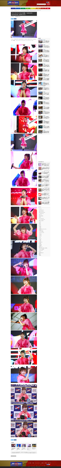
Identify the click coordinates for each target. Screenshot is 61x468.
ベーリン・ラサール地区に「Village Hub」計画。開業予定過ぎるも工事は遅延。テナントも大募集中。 (43, 108)
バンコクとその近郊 (41, 231)
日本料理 (40, 226)
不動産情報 (40, 245)
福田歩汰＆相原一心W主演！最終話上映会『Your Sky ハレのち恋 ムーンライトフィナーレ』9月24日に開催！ (43, 84)
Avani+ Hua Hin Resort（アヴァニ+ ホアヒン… (34, 448)
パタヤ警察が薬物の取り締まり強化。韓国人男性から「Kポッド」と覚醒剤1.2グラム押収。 (43, 122)
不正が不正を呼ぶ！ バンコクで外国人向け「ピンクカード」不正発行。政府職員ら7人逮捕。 (45, 164)
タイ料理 (40, 227)
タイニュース (13, 8)
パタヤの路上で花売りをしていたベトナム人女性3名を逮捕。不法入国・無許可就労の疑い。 (43, 51)
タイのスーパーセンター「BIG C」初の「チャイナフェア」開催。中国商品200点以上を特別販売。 (44, 46)
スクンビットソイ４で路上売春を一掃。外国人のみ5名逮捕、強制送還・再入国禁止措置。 (45, 176)
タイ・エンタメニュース (18, 8)
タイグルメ (23, 8)
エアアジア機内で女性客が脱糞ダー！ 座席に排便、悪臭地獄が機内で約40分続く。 (43, 98)
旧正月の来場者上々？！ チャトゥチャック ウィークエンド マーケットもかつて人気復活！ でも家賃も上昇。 (30, 452)
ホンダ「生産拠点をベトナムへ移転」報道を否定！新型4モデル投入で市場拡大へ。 (45, 194)
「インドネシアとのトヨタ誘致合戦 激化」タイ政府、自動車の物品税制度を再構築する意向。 (45, 203)
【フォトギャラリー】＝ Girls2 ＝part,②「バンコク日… (24, 448)
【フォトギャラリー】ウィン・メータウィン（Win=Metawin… (29, 448)
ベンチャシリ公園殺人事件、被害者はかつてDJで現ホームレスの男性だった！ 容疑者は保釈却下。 (43, 117)
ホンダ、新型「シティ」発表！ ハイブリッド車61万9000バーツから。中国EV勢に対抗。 (45, 173)
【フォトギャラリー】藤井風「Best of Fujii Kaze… (19, 448)
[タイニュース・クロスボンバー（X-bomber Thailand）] (13, 4)
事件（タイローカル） (48, 187)
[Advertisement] (44, 24)
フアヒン (40, 237)
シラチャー (40, 233)
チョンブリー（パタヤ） (41, 232)
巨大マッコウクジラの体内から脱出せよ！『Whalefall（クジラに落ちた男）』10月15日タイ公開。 (43, 127)
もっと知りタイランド (41, 213)
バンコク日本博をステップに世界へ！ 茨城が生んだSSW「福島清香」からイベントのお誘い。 (43, 56)
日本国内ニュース (33, 8)
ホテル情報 (40, 244)
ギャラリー (43, 8)
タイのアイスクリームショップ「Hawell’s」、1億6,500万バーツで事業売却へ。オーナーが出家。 (43, 93)
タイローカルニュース (48, 170)
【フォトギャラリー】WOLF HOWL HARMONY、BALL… (13, 448)
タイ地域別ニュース (28, 8)
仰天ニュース (40, 214)
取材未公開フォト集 (18, 16)
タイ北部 (40, 239)
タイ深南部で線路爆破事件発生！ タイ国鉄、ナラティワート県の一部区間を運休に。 (43, 61)
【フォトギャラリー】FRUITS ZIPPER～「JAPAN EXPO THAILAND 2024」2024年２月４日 (18, 452)
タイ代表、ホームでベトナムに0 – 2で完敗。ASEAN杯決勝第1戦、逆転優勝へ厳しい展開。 (43, 65)
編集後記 (48, 8)
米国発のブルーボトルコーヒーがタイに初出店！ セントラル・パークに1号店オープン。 (43, 103)
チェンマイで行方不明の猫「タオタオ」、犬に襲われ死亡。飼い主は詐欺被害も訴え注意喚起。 (43, 79)
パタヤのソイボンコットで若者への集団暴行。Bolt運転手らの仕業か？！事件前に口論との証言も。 (43, 70)
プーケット (40, 238)
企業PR (49, 174)
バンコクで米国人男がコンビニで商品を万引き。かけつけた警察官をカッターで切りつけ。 (43, 89)
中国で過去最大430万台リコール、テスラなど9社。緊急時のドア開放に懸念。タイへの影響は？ (44, 113)
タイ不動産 (38, 8)
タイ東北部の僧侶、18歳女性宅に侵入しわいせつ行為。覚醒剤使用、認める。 (46, 75)
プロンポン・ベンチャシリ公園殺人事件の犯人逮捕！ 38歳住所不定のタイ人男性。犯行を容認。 (43, 132)
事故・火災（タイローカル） (47, 200)
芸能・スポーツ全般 (41, 220)
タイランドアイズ (41, 250)
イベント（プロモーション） (42, 219)
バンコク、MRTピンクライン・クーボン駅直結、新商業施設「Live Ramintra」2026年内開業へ (43, 41)
